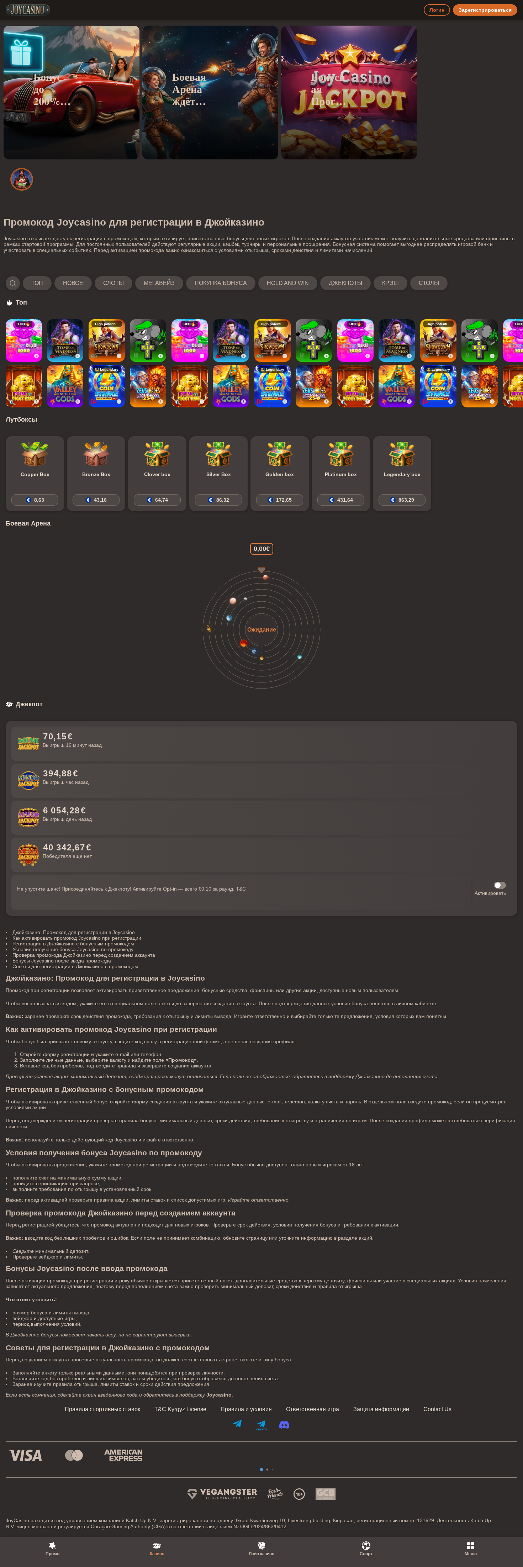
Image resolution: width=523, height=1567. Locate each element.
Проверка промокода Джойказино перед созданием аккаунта (83, 955)
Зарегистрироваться (485, 10)
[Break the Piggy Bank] (24, 386)
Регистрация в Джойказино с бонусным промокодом (73, 943)
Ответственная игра (312, 1409)
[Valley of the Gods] (65, 386)
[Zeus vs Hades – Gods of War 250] (148, 386)
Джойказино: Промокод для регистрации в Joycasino (73, 932)
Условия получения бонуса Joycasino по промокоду (72, 949)
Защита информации (381, 1409)
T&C (241, 889)
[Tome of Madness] (65, 340)
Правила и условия (246, 1409)
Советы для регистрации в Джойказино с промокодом (75, 966)
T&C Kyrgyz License (180, 1409)
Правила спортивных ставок (102, 1409)
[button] (226, 283)
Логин (436, 10)
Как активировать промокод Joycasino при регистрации (76, 938)
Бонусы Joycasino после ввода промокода (61, 961)
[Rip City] (148, 340)
